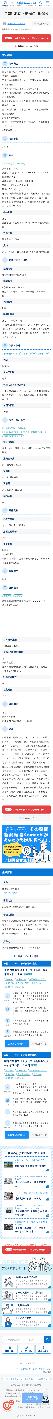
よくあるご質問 (23, 1318)
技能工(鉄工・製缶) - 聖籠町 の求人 (35, 1369)
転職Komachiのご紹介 (27, 1277)
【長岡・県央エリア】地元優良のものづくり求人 (30, 1229)
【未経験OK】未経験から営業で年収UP (31, 1213)
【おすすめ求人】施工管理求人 (30, 1183)
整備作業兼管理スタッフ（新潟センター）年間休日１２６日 (26, 1063)
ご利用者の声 (22, 1305)
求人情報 (5, 6)
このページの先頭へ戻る (26, 1363)
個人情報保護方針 (34, 1384)
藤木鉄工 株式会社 (16, 23)
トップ (15, 1369)
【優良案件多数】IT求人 (28, 1198)
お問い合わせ (17, 1385)
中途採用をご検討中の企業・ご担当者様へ (27, 1379)
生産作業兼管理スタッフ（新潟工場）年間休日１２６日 (26, 972)
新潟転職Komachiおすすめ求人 (31, 1167)
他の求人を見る (11, 892)
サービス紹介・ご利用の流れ (30, 1292)
